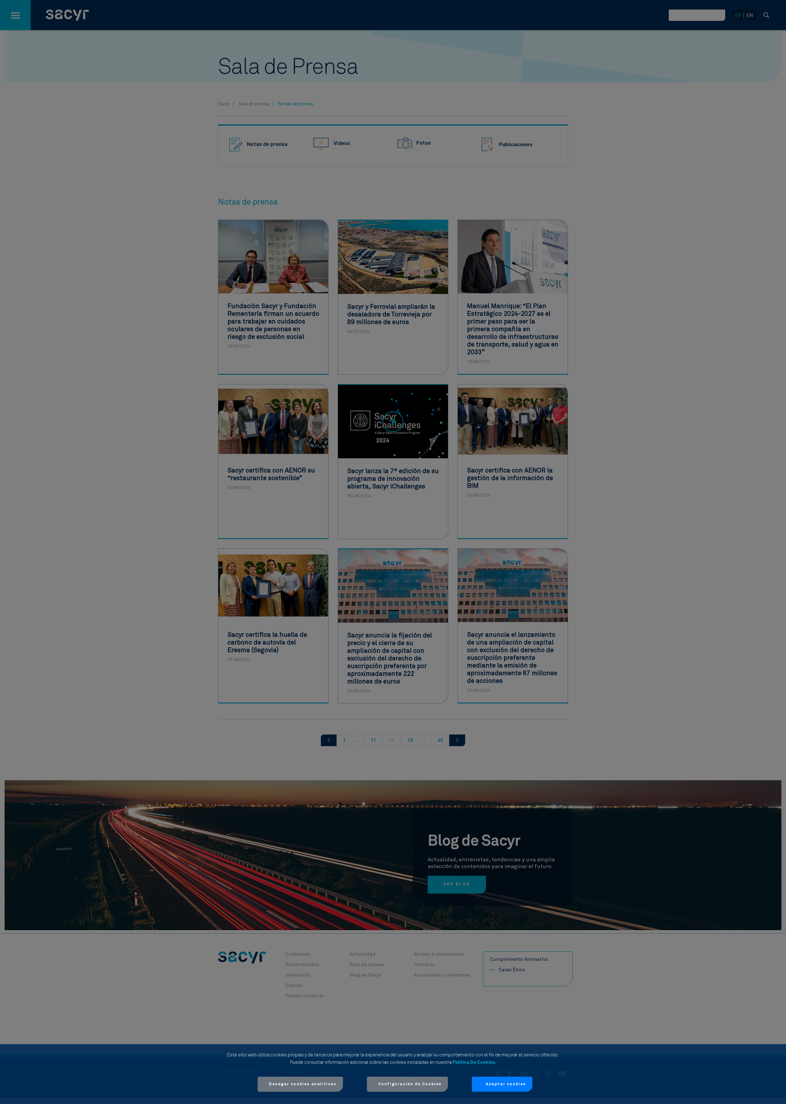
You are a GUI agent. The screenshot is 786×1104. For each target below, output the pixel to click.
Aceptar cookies (506, 1084)
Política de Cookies (474, 1062)
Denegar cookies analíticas (303, 1084)
